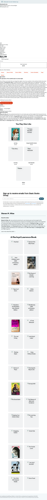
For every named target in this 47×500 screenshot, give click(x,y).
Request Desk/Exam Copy (6, 103)
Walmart (2, 75)
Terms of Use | (13, 497)
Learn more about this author (8, 231)
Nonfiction (2, 106)
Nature (1, 108)
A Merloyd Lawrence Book (5, 111)
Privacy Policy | (18, 497)
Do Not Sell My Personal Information (32, 497)
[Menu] (2, 1)
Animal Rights (7, 108)
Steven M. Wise (4, 44)
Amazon (2, 72)
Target (42, 72)
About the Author (4, 112)
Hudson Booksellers (34, 72)
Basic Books (2, 52)
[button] (23, 43)
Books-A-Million (18, 72)
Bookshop (26, 72)
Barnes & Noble (10, 72)
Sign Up (41, 198)
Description (2, 76)
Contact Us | (23, 497)
